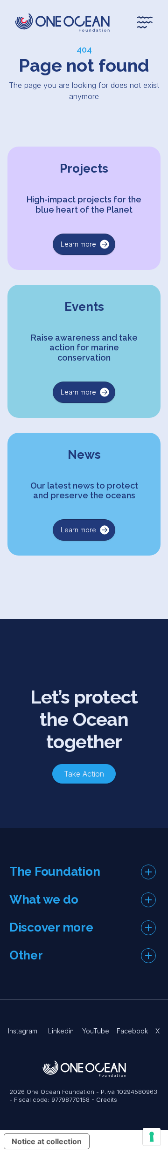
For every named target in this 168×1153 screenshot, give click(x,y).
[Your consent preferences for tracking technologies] (152, 1137)
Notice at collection (47, 1141)
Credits (106, 1099)
